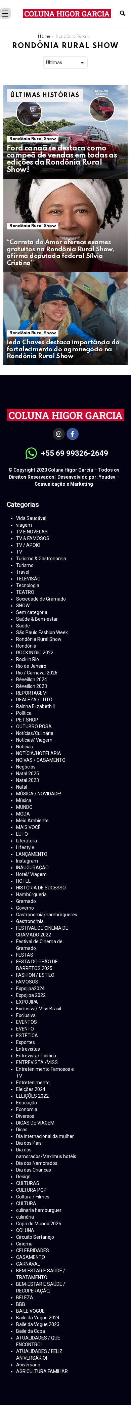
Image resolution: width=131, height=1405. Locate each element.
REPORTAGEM (31, 693)
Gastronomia (30, 921)
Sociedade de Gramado (41, 599)
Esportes (25, 1042)
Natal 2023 (27, 780)
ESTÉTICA (27, 1035)
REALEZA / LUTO (34, 699)
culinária (25, 1217)
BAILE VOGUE (30, 1311)
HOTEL (23, 881)
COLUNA (25, 1230)
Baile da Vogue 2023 (37, 1324)
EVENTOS (26, 1022)
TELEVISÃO (28, 578)
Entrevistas (28, 1049)
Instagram (27, 861)
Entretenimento (33, 1082)
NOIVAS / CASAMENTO (41, 760)
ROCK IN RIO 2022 (34, 652)
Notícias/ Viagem (34, 740)
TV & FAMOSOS (32, 538)
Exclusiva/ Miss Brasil (38, 1008)
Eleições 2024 (30, 1089)
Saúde (23, 625)
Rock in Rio (27, 659)
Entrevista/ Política (36, 1055)
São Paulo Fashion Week (42, 632)
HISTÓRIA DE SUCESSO (41, 887)
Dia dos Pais (29, 1143)
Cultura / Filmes (32, 1196)
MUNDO (24, 807)
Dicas (22, 1129)
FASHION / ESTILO (35, 975)
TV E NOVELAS (32, 531)
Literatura (26, 840)
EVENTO (25, 1028)
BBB (20, 1304)
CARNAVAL (28, 1264)
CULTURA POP (31, 1190)
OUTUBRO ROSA (34, 726)
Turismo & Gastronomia (41, 558)
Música (23, 800)
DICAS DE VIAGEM (35, 1123)
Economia (26, 1109)
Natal (21, 787)
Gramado (26, 901)
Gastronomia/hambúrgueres (46, 914)
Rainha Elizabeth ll (35, 706)
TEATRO (25, 592)
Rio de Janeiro (31, 666)
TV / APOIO (28, 545)
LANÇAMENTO (31, 854)
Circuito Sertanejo (35, 1237)
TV (19, 552)
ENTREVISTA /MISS (37, 1062)
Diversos (25, 1116)
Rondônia (26, 646)
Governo (25, 908)
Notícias (24, 746)
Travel (22, 572)
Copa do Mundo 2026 (38, 1223)
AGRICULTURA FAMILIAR (42, 1371)
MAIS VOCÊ (28, 827)
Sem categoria (31, 612)
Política (24, 713)
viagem (24, 525)
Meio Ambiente (32, 820)
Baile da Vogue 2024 (37, 1317)
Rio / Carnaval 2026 (36, 672)
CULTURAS (27, 1183)
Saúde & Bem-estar (37, 619)
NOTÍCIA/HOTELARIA (38, 753)
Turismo (25, 565)
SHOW (23, 605)
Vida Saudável (31, 518)
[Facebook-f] (73, 434)
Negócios (26, 767)
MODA (23, 814)
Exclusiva (26, 1015)
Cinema (24, 1243)
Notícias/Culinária (34, 733)
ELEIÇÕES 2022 (32, 1096)
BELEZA (24, 1297)
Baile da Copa (30, 1331)
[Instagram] (59, 434)
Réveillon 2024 (31, 679)
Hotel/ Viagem (31, 874)
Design (23, 1176)
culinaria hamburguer (38, 1210)
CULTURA (26, 1203)
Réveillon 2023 (31, 686)
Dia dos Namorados (36, 1163)
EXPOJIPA (27, 1002)
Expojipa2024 (30, 988)
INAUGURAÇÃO (32, 867)
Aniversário (28, 1364)
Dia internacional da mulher (45, 1136)
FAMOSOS (27, 981)
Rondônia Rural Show (32, 139)
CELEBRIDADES (32, 1250)
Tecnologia (27, 585)
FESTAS (24, 955)
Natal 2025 (27, 773)
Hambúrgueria (31, 894)
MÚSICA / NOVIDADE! (38, 793)
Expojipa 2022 (31, 995)
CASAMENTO (30, 1257)
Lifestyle (25, 847)
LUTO (22, 834)
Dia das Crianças (33, 1170)
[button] (122, 13)
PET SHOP (27, 719)
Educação (26, 1102)
